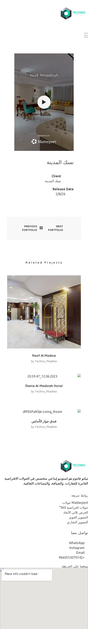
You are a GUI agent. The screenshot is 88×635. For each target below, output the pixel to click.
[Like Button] (64, 172)
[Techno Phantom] (72, 13)
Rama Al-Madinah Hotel (44, 386)
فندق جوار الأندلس (44, 421)
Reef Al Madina (44, 356)
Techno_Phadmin (46, 361)
